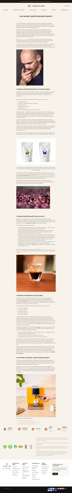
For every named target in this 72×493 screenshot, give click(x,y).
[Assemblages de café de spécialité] (36, 291)
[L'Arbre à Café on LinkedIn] (9, 468)
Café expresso (45, 468)
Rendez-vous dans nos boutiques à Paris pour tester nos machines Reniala (36, 1)
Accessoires (15, 470)
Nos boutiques (35, 465)
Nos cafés (5, 9)
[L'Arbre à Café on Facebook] (4, 468)
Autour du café (32, 9)
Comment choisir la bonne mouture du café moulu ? (29, 422)
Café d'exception (45, 466)
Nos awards (34, 474)
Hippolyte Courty (22, 39)
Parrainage (34, 470)
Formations (44, 9)
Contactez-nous (51, 430)
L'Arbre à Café (8, 488)
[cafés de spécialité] (29, 85)
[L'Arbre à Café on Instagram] (6, 468)
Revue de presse (35, 472)
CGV (23, 473)
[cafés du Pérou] (36, 164)
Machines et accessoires (18, 9)
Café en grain (44, 470)
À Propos (54, 9)
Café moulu (44, 472)
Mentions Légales (26, 475)
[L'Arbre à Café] (36, 7)
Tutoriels (34, 477)
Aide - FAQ (24, 468)
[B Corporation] (26, 447)
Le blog (33, 475)
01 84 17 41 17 (51, 431)
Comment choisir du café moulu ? (45, 175)
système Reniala (26, 368)
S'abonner (55, 473)
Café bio (43, 473)
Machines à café (16, 468)
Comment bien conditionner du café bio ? (27, 423)
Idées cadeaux (16, 472)
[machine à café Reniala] (36, 417)
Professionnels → (65, 9)
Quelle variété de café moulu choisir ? (26, 420)
